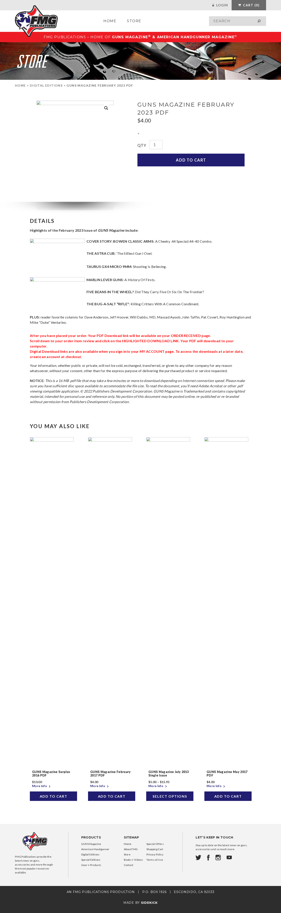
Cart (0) (251, 5)
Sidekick (149, 903)
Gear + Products (91, 865)
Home (109, 21)
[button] (106, 108)
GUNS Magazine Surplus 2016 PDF (51, 773)
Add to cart (191, 160)
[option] (53, 619)
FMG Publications (36, 21)
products (91, 837)
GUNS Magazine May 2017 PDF (227, 773)
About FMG (131, 849)
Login (221, 5)
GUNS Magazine (91, 844)
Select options (170, 796)
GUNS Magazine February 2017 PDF (110, 773)
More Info (40, 786)
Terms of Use (154, 859)
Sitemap (131, 837)
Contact (128, 865)
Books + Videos (133, 859)
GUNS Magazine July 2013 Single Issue (168, 773)
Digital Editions (46, 85)
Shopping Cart (154, 849)
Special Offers (155, 844)
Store (134, 21)
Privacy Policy (154, 854)
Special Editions (91, 859)
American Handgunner (95, 849)
